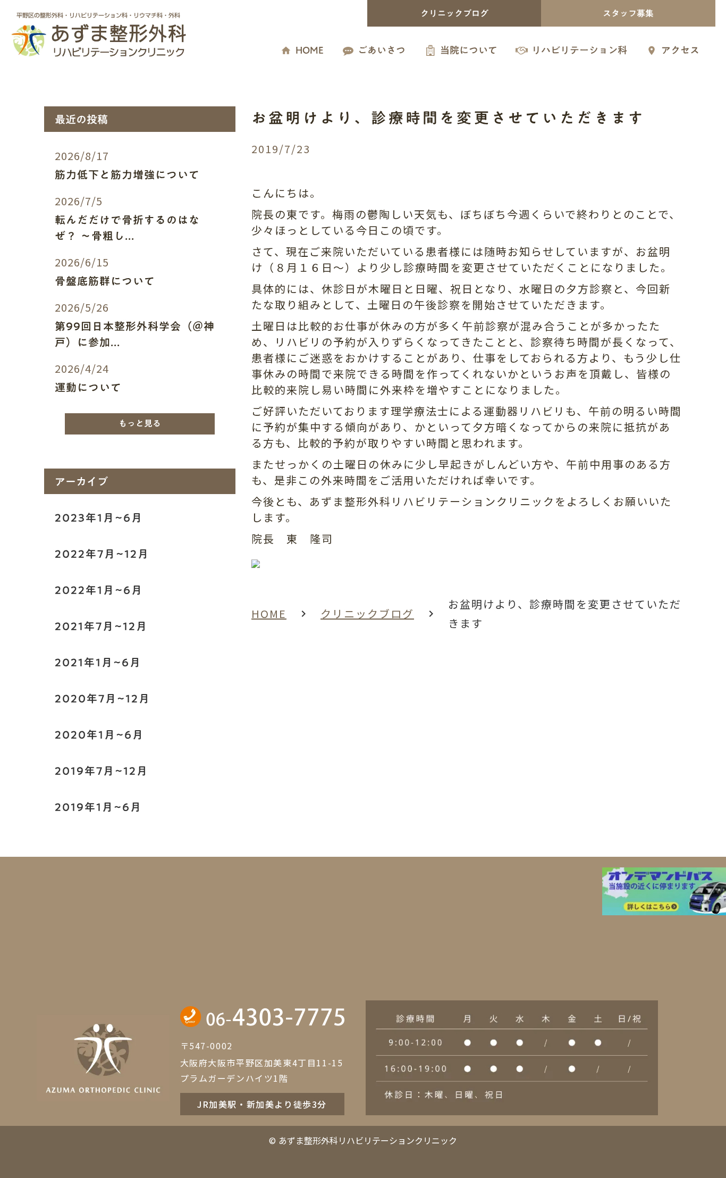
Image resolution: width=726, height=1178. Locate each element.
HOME (268, 613)
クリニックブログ (367, 613)
